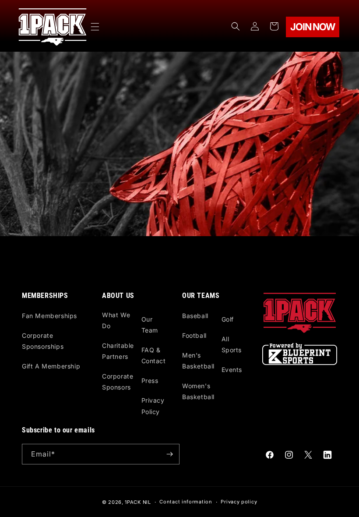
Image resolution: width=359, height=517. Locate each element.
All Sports (232, 344)
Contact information (185, 502)
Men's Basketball (198, 360)
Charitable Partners (118, 351)
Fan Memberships (49, 315)
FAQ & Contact (153, 355)
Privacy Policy (153, 406)
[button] (95, 26)
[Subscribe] (169, 454)
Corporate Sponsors (117, 381)
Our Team (149, 324)
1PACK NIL (138, 502)
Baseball (195, 315)
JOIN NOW (312, 26)
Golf (228, 319)
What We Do (116, 320)
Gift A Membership (51, 366)
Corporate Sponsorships (42, 341)
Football (194, 335)
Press (149, 380)
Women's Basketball (198, 391)
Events (232, 369)
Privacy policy (239, 502)
